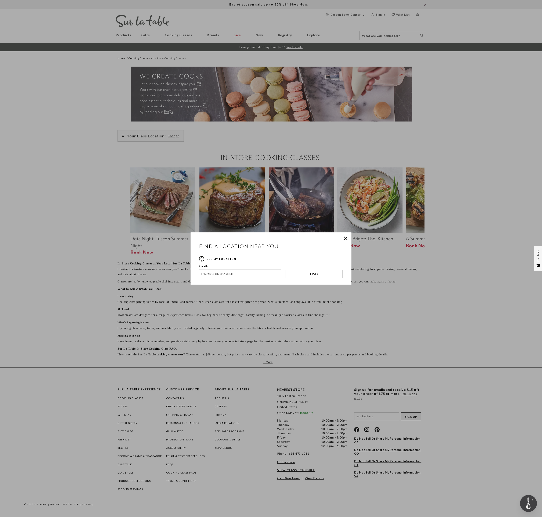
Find (314, 274)
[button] (346, 238)
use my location (221, 258)
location (204, 266)
